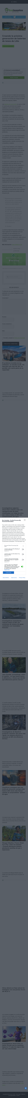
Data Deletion (6, 577)
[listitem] (14, 546)
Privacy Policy (22, 577)
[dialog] (14, 549)
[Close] (25, 520)
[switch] (22, 549)
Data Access (14, 577)
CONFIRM (8, 572)
